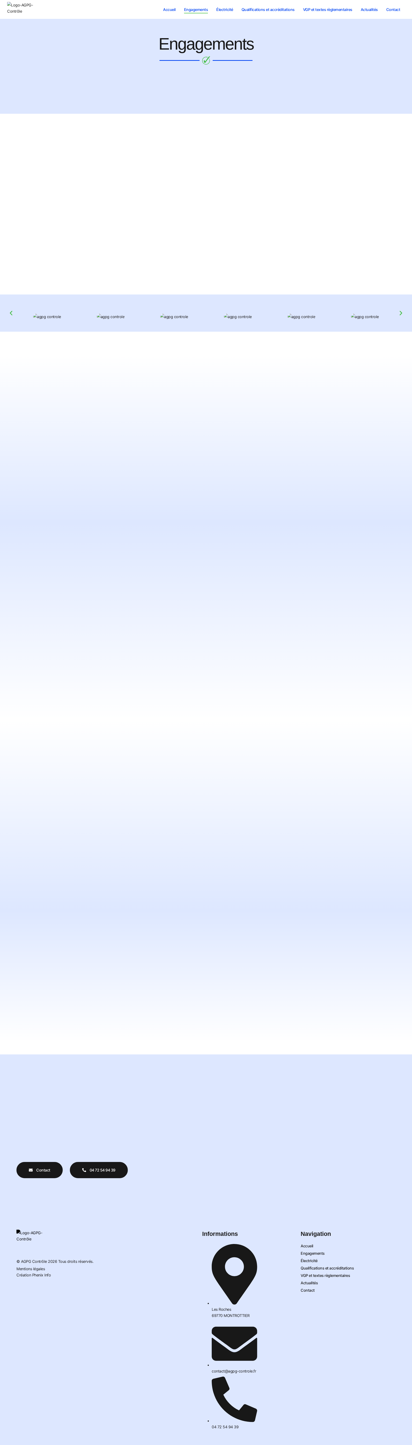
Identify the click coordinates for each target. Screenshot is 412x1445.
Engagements (196, 9)
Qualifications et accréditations (268, 9)
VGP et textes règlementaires (327, 9)
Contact (393, 9)
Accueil (169, 9)
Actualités (369, 9)
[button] (11, 313)
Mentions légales (30, 1268)
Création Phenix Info (33, 1275)
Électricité (224, 9)
